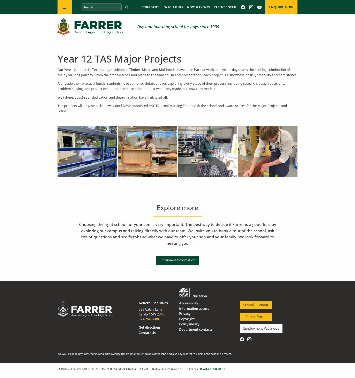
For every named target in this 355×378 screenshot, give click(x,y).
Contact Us (147, 332)
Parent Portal (225, 7)
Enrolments (173, 7)
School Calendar (252, 303)
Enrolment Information (177, 258)
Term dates (150, 7)
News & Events (198, 7)
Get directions (150, 327)
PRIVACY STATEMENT (211, 369)
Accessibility (188, 303)
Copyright (187, 319)
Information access (194, 308)
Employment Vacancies (258, 326)
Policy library (189, 324)
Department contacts (195, 329)
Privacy (185, 313)
